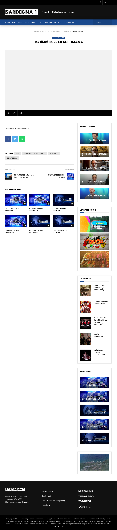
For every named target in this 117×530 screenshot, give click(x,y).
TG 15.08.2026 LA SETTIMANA (12, 231)
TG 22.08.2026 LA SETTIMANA (36, 209)
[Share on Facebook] (8, 139)
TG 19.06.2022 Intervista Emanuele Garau (24, 176)
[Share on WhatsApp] (22, 139)
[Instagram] (104, 2)
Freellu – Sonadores (98, 335)
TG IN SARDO (53, 153)
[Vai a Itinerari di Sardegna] (94, 470)
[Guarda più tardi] (109, 2)
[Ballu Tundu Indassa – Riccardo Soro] (85, 355)
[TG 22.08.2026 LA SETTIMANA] (94, 396)
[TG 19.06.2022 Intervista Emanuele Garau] (8, 176)
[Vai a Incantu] (94, 232)
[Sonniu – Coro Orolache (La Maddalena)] (85, 290)
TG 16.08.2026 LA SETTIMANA (59, 209)
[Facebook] (100, 2)
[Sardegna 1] (21, 12)
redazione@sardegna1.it (19, 502)
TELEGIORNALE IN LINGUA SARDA (34, 153)
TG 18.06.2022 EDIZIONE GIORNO (56, 176)
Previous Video (11, 170)
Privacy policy (47, 491)
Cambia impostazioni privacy (53, 500)
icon (16, 199)
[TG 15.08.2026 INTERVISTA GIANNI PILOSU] (94, 179)
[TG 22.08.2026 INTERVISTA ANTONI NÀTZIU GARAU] (94, 151)
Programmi (30, 22)
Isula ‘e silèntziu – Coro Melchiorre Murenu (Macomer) (101, 321)
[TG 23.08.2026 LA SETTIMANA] (94, 382)
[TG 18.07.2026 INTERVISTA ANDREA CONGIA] (94, 193)
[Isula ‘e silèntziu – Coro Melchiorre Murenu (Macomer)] (85, 323)
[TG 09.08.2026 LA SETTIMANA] (94, 438)
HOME (7, 22)
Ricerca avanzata (66, 22)
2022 (17, 153)
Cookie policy (47, 496)
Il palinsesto (50, 22)
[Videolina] (85, 492)
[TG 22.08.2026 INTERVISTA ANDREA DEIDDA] (94, 138)
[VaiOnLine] (84, 507)
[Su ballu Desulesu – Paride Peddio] (85, 307)
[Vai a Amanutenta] (94, 267)
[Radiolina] (84, 501)
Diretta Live (17, 22)
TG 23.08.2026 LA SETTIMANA (12, 209)
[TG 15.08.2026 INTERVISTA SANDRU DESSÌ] (94, 165)
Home (36, 31)
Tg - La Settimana (53, 31)
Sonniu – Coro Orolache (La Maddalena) (99, 287)
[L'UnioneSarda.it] (86, 496)
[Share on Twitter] (15, 139)
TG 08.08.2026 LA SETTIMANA (60, 231)
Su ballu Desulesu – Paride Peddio (101, 303)
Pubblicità (46, 505)
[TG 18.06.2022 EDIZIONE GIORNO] (70, 176)
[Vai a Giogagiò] (94, 249)
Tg (40, 22)
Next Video (69, 170)
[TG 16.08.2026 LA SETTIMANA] (94, 410)
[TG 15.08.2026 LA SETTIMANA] (94, 424)
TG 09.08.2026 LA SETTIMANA (36, 231)
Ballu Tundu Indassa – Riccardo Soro (99, 352)
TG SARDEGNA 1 (12, 158)
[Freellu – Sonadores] (85, 339)
